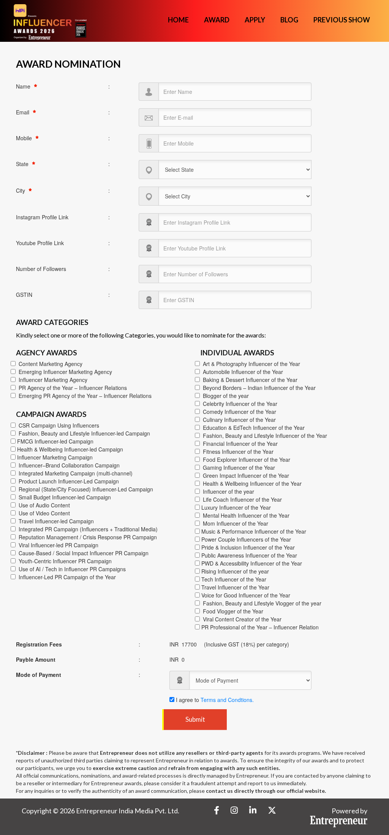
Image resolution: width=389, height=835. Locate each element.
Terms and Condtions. (227, 699)
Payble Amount (35, 659)
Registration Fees (39, 644)
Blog (289, 20)
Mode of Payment (38, 674)
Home (178, 20)
